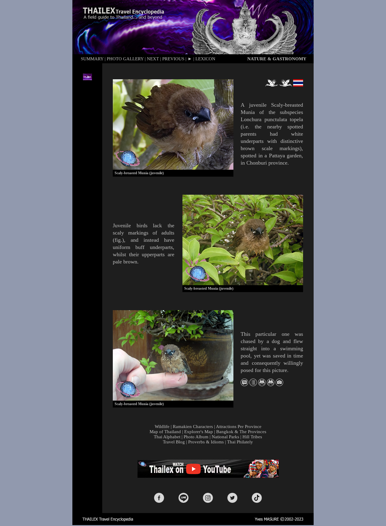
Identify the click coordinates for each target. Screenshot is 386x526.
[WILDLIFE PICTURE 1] (262, 384)
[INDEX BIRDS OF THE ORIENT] (253, 384)
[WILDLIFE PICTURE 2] (270, 384)
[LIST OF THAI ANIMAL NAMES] (244, 384)
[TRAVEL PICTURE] (279, 384)
